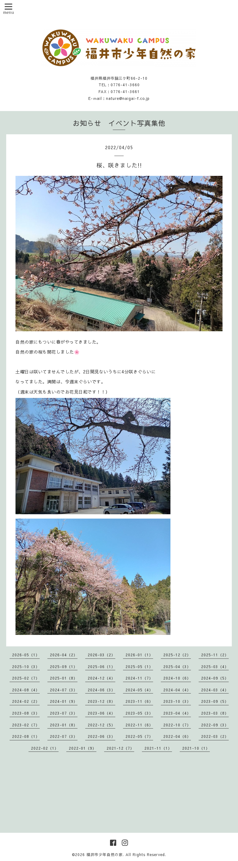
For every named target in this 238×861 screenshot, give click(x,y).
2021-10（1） (196, 748)
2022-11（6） (139, 724)
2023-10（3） (177, 701)
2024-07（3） (63, 689)
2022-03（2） (215, 736)
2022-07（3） (63, 736)
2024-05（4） (139, 689)
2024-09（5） (215, 678)
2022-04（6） (177, 736)
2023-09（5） (215, 701)
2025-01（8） (63, 678)
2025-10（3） (26, 666)
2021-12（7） (120, 748)
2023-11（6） (139, 701)
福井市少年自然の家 (104, 854)
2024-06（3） (101, 689)
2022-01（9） (82, 748)
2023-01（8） (63, 724)
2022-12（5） (101, 724)
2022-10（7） (177, 724)
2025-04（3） (177, 666)
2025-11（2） (215, 654)
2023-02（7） (26, 724)
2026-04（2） (63, 654)
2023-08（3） (26, 713)
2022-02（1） (45, 748)
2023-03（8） (215, 713)
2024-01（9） (63, 701)
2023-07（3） (63, 713)
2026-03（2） (101, 654)
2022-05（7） (139, 736)
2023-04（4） (177, 713)
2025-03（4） (215, 666)
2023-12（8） (101, 701)
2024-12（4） (101, 678)
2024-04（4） (177, 689)
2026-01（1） (139, 654)
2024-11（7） (139, 678)
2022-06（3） (101, 736)
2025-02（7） (26, 678)
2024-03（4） (215, 689)
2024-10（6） (177, 678)
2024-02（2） (26, 701)
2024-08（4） (26, 689)
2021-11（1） (158, 748)
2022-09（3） (215, 724)
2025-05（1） (139, 666)
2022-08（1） (26, 736)
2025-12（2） (177, 654)
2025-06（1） (101, 666)
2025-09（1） (63, 666)
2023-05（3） (139, 713)
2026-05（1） (26, 654)
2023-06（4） (101, 713)
